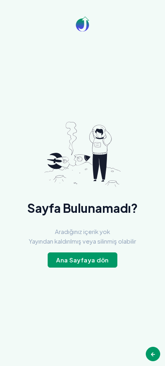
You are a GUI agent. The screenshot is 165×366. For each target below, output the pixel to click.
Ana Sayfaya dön (82, 260)
